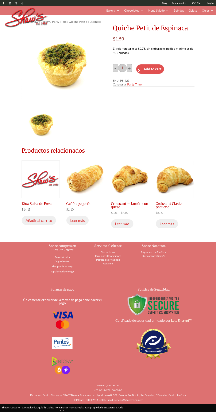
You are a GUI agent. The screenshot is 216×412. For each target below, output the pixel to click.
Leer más (77, 220)
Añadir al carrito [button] (39, 220)
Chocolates (131, 10)
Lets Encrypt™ (181, 320)
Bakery (110, 10)
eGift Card (196, 3)
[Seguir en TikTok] (22, 3)
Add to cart (152, 69)
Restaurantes (179, 3)
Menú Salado (156, 10)
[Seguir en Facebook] (3, 3)
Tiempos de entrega (62, 266)
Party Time (59, 21)
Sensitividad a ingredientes (62, 259)
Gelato (193, 10)
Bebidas (179, 10)
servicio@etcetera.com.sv (128, 399)
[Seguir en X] (16, 3)
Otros (205, 10)
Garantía (108, 263)
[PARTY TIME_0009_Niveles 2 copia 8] (41, 138)
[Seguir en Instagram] (10, 3)
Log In (210, 3)
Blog (164, 3)
